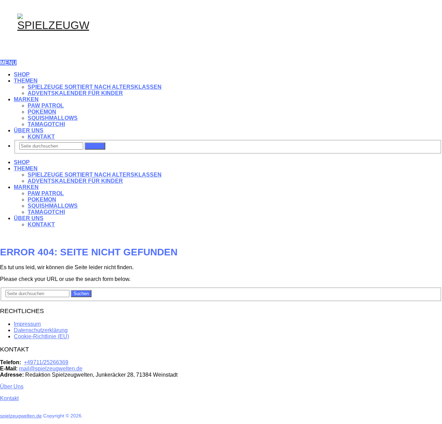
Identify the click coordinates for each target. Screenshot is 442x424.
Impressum (27, 324)
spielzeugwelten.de (21, 415)
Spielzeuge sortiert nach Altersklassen (95, 87)
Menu (8, 63)
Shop (22, 74)
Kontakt (41, 137)
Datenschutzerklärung (41, 330)
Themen (26, 81)
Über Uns (29, 130)
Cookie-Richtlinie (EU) (41, 336)
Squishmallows (53, 118)
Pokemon (42, 112)
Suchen (95, 146)
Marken (26, 99)
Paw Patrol (46, 106)
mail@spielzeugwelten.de (51, 368)
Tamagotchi (46, 124)
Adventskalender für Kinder (75, 93)
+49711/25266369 (46, 362)
